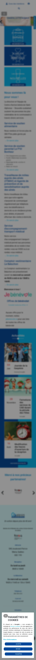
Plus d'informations (10, 639)
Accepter (18, 644)
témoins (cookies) (15, 626)
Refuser (18, 649)
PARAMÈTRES (18, 654)
